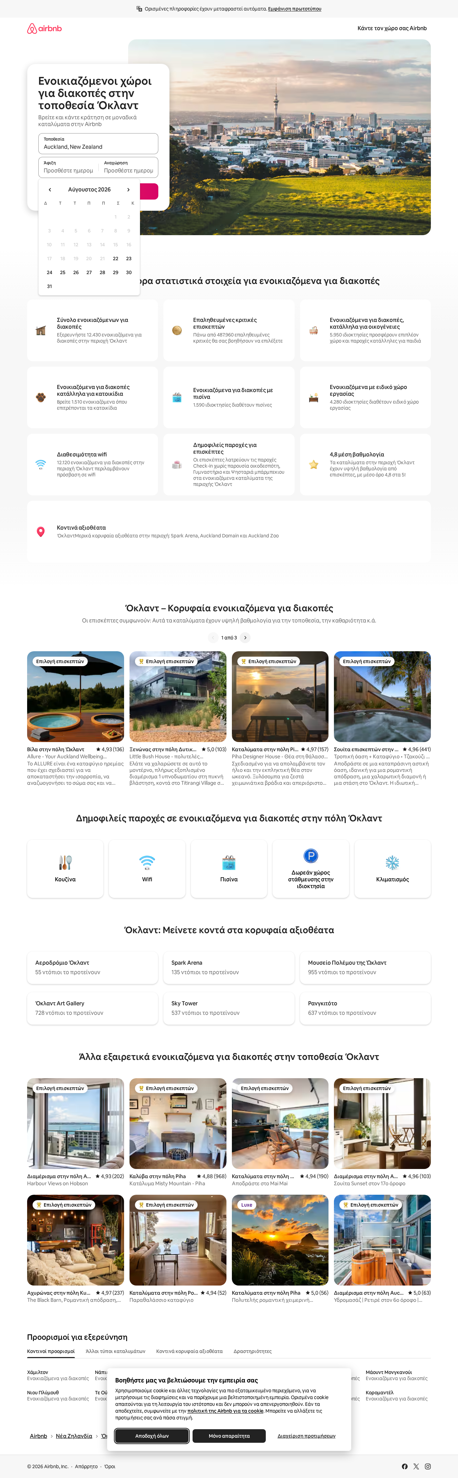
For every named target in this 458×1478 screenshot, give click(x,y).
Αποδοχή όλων (151, 1436)
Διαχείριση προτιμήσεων (306, 1436)
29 (115, 272)
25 (62, 272)
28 (102, 272)
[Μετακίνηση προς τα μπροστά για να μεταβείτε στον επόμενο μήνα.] (128, 190)
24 (49, 272)
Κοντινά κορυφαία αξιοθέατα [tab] (189, 1351)
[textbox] (68, 170)
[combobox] (98, 147)
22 (115, 258)
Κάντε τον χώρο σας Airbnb (392, 28)
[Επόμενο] (245, 637)
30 (129, 272)
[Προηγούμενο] (213, 637)
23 (129, 258)
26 (76, 272)
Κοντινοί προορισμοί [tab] (51, 1351)
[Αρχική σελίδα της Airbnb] (44, 28)
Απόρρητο (86, 1466)
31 (49, 286)
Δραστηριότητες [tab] (253, 1351)
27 (89, 272)
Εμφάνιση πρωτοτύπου (294, 9)
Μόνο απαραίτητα (229, 1436)
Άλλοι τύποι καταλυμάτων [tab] (115, 1351)
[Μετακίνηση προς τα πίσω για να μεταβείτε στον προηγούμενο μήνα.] (50, 190)
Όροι (109, 1466)
